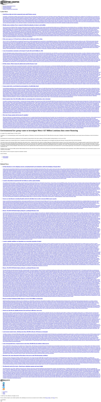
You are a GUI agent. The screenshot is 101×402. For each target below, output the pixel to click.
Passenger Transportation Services (9, 5)
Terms (4, 393)
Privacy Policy (48, 397)
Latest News (5, 391)
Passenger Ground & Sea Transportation (10, 9)
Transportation (5, 157)
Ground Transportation (7, 8)
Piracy (4, 392)
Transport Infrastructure (7, 7)
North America (5, 156)
